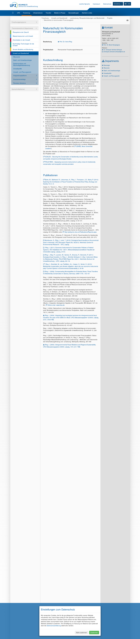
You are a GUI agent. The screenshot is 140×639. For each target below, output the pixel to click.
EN (129, 4)
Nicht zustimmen (81, 633)
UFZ (18, 13)
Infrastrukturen (38, 13)
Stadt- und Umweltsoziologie (22, 60)
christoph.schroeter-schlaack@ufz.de (114, 52)
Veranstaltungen (73, 13)
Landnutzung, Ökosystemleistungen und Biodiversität (87, 18)
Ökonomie (16, 57)
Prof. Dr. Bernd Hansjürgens (112, 45)
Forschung (26, 13)
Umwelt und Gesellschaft (21, 53)
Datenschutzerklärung (54, 626)
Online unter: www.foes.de (56, 305)
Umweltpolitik (17, 69)
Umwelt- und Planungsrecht (22, 72)
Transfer (48, 13)
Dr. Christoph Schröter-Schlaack (113, 50)
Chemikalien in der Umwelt (21, 40)
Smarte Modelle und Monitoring (23, 49)
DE (126, 4)
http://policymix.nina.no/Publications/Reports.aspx (80, 232)
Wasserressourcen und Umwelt (23, 36)
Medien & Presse (59, 13)
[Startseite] (13, 12)
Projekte (109, 18)
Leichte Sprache (84, 4)
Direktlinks (117, 4)
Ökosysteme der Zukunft (21, 32)
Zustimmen (94, 633)
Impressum (96, 4)
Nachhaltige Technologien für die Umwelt (23, 45)
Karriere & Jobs (87, 13)
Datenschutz (107, 4)
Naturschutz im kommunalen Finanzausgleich (58, 20)
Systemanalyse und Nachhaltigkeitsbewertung (21, 64)
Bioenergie (107, 65)
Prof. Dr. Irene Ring (66, 42)
